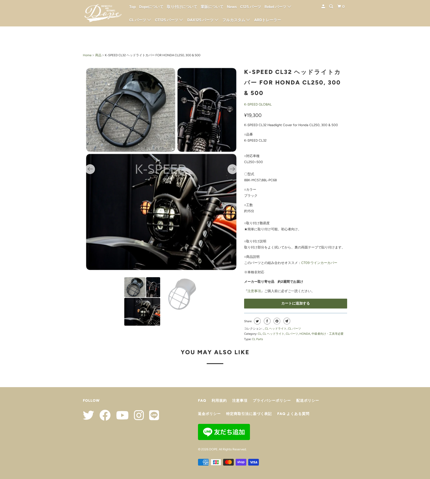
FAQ (202, 400)
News (232, 6)
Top (132, 6)
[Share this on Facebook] (267, 321)
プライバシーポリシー (272, 400)
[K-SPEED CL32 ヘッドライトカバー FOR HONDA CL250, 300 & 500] (161, 169)
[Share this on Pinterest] (276, 321)
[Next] (232, 169)
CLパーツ (292, 333)
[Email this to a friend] (286, 321)
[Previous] (90, 169)
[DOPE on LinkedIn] (152, 415)
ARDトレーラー (267, 20)
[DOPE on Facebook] (103, 415)
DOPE (213, 449)
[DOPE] (103, 13)
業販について (212, 6)
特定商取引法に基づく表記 (249, 414)
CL (259, 333)
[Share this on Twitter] (257, 321)
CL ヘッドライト (276, 328)
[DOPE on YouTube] (120, 415)
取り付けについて (182, 6)
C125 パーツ (250, 6)
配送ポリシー (307, 400)
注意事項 (254, 291)
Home (87, 55)
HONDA (304, 333)
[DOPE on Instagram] (136, 415)
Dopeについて (151, 6)
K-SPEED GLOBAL (258, 104)
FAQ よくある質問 (293, 414)
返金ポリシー (209, 414)
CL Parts (257, 339)
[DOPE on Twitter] (88, 415)
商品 (98, 55)
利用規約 (219, 400)
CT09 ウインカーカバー (319, 263)
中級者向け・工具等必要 (328, 333)
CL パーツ (294, 328)
